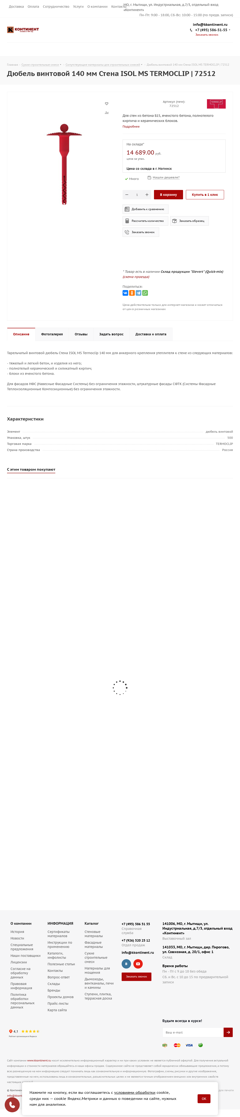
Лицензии (19, 962)
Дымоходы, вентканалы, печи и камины (99, 983)
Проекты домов (61, 997)
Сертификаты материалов (59, 934)
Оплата (33, 6)
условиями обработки (134, 1092)
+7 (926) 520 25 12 (136, 940)
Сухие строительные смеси (96, 957)
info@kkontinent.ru (210, 25)
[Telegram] (138, 293)
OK (204, 1099)
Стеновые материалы (94, 934)
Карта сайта (57, 1010)
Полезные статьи (61, 964)
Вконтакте (126, 964)
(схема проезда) (136, 277)
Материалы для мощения (97, 970)
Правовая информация (21, 986)
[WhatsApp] (145, 293)
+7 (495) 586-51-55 (211, 30)
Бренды (54, 990)
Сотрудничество (56, 6)
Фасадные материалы (94, 944)
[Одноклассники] (132, 293)
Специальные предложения (22, 947)
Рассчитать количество (148, 221)
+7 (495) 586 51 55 (136, 924)
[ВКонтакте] (125, 293)
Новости (17, 938)
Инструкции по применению (60, 944)
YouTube (138, 964)
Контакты (119, 6)
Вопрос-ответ (59, 977)
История (17, 932)
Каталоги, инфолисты (57, 955)
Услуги (78, 6)
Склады (54, 984)
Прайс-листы (58, 1003)
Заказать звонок (143, 232)
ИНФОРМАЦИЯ (60, 923)
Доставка (16, 6)
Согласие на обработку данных (20, 973)
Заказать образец (191, 221)
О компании (97, 6)
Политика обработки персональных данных (22, 1000)
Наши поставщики (26, 956)
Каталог (92, 923)
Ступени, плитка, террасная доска (98, 996)
